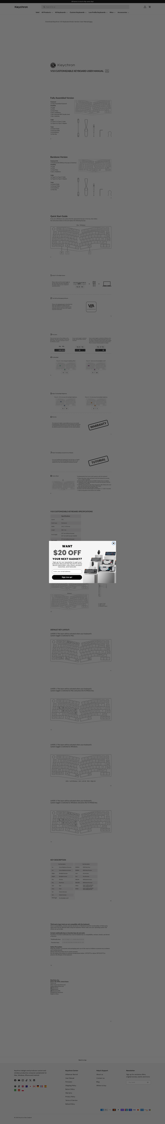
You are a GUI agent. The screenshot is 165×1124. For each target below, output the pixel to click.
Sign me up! (67, 577)
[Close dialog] (113, 543)
